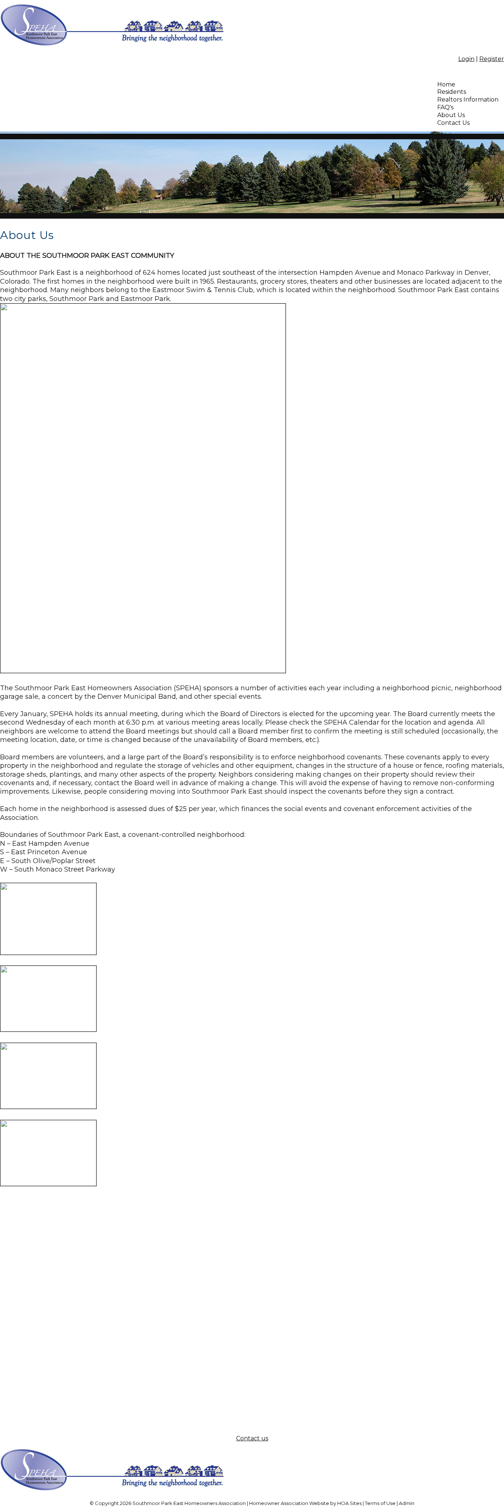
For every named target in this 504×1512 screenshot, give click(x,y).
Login (466, 58)
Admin (406, 1503)
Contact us (252, 1438)
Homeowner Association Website (289, 1503)
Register (491, 58)
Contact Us (453, 122)
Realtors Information (467, 99)
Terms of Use (380, 1503)
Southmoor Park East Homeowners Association (189, 1503)
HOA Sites (349, 1503)
